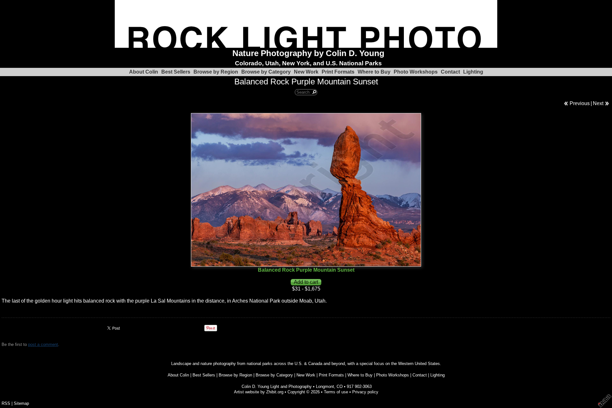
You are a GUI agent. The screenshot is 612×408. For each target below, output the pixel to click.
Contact (450, 72)
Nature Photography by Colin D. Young (308, 53)
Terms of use (336, 392)
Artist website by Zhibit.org (258, 392)
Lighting (473, 72)
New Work (306, 72)
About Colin (143, 72)
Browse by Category (266, 72)
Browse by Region (215, 72)
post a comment (43, 344)
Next (598, 103)
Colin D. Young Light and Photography (277, 386)
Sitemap (21, 403)
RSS (6, 403)
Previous (580, 103)
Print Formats (338, 72)
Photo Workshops (416, 72)
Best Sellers (175, 72)
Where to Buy (374, 72)
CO (340, 386)
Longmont (325, 386)
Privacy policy (365, 392)
